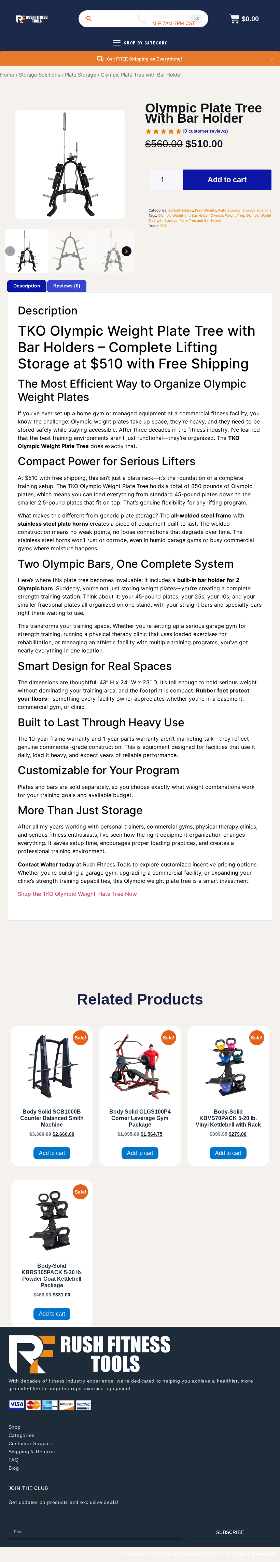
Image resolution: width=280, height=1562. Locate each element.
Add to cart (227, 179)
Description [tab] (26, 285)
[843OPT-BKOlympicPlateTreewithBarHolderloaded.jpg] (70, 164)
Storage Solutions (39, 75)
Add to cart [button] (52, 1153)
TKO (164, 226)
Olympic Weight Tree (227, 215)
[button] (10, 251)
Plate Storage (80, 75)
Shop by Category (145, 42)
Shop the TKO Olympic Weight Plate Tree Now (77, 893)
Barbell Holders (180, 210)
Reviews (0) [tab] (66, 285)
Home (7, 75)
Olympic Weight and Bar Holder (183, 215)
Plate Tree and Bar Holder (201, 220)
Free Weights (205, 210)
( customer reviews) (205, 131)
